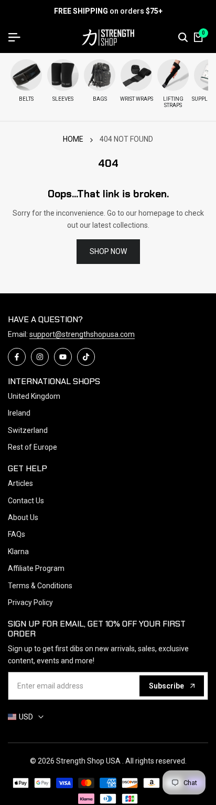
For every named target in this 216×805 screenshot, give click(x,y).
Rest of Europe (32, 447)
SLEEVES (62, 99)
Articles (20, 483)
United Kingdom (34, 396)
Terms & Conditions (40, 585)
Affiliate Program (36, 568)
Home (73, 139)
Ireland (19, 413)
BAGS (100, 99)
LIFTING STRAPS (173, 102)
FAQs (16, 534)
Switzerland (28, 430)
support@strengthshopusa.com (82, 334)
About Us (23, 517)
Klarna (18, 551)
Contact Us (26, 500)
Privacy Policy (30, 602)
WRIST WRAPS (136, 99)
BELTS (26, 99)
